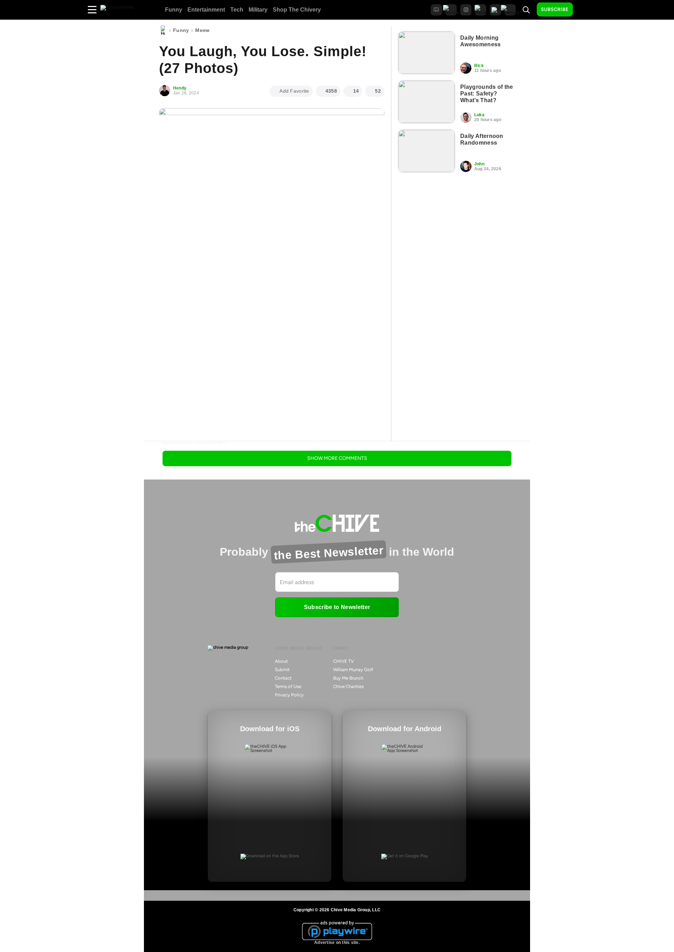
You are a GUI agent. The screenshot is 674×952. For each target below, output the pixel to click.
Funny (173, 10)
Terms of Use (288, 686)
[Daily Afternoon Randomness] (426, 151)
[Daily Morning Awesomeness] (426, 53)
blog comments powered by (196, 443)
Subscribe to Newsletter (337, 607)
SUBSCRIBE (555, 9)
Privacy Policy (289, 695)
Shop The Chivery (297, 10)
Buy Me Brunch (348, 678)
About (281, 661)
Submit (282, 669)
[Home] (163, 30)
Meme (202, 30)
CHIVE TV (343, 661)
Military (258, 10)
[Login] (584, 9)
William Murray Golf (353, 669)
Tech (236, 10)
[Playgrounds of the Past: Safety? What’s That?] (426, 102)
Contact (283, 678)
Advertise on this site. (337, 942)
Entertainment (206, 10)
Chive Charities (348, 686)
